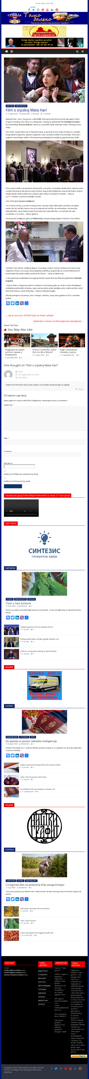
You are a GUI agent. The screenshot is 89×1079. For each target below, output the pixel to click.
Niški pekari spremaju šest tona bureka (34, 908)
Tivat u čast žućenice (18, 603)
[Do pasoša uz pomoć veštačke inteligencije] (44, 711)
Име (6, 438)
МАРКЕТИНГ (43, 1000)
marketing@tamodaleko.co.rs (15, 972)
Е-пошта (8, 451)
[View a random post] (82, 51)
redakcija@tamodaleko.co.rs (14, 970)
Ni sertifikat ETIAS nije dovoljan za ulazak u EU (37, 789)
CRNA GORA (11, 881)
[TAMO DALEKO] (6, 51)
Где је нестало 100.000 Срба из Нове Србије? (29, 315)
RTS (9, 196)
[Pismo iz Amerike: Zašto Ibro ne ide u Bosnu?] (44, 335)
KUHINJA (9, 599)
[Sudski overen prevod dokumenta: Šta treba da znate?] (11, 764)
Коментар (9, 405)
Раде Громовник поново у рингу (68, 351)
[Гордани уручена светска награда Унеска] (11, 626)
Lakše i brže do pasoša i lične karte (33, 777)
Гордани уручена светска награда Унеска (36, 627)
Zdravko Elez (25, 114)
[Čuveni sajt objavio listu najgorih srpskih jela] (11, 932)
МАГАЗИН (42, 978)
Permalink (22, 377)
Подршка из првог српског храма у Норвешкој (15, 352)
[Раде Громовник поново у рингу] (72, 335)
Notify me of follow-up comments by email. (21, 474)
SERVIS (33, 737)
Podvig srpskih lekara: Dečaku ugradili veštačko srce (39, 639)
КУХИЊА (41, 997)
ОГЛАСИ (41, 1004)
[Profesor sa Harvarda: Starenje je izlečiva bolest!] (11, 650)
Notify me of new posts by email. (17, 481)
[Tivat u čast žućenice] (44, 573)
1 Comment (47, 114)
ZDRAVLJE (31, 599)
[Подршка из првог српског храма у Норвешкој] (17, 335)
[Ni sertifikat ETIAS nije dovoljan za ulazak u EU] (11, 788)
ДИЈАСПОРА (43, 971)
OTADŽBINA (24, 737)
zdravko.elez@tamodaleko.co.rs (16, 975)
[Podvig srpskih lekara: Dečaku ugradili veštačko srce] (11, 638)
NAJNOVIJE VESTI (21, 106)
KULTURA (10, 106)
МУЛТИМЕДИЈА (44, 986)
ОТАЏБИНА (42, 974)
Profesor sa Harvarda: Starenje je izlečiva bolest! (38, 651)
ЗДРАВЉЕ (42, 993)
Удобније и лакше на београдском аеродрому (58, 321)
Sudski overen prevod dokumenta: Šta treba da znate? (40, 765)
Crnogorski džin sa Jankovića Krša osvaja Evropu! (35, 884)
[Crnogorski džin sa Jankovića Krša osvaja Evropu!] (44, 855)
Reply (80, 389)
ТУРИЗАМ (42, 989)
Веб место (8, 463)
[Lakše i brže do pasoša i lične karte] (11, 776)
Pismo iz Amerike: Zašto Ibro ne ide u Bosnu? (44, 351)
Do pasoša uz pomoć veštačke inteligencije (31, 741)
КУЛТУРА (41, 982)
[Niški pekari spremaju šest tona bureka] (11, 907)
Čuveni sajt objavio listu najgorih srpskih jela (36, 933)
